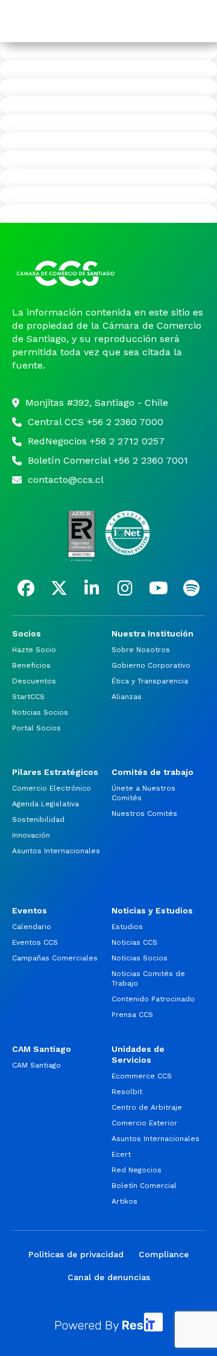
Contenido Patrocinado (153, 999)
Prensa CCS (132, 1014)
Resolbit (127, 1091)
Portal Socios (36, 728)
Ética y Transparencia (150, 681)
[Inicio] (108, 273)
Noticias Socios (40, 712)
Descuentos (34, 681)
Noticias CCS (134, 942)
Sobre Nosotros (141, 649)
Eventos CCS (35, 942)
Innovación (31, 835)
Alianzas (127, 696)
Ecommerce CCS (142, 1076)
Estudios (127, 926)
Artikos (124, 1201)
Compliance (164, 1254)
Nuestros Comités (144, 813)
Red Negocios (137, 1170)
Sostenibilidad (38, 819)
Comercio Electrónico (51, 788)
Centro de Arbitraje (147, 1107)
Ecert (121, 1154)
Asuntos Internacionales (56, 851)
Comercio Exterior (144, 1123)
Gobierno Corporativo (151, 665)
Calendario (31, 926)
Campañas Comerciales (55, 958)
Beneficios (31, 665)
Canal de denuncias (109, 1277)
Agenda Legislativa (45, 804)
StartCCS (28, 696)
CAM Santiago (36, 1065)
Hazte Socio (34, 649)
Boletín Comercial (144, 1185)
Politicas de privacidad (76, 1254)
